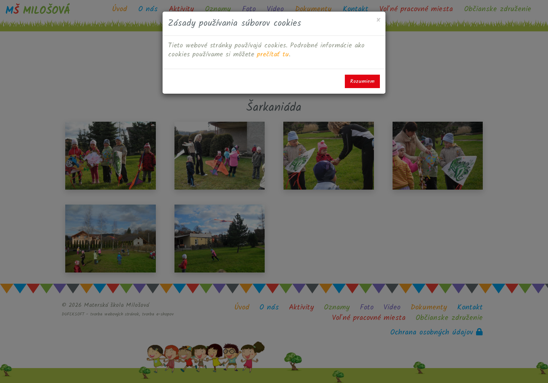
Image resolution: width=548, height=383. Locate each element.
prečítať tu (273, 54)
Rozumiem (362, 81)
